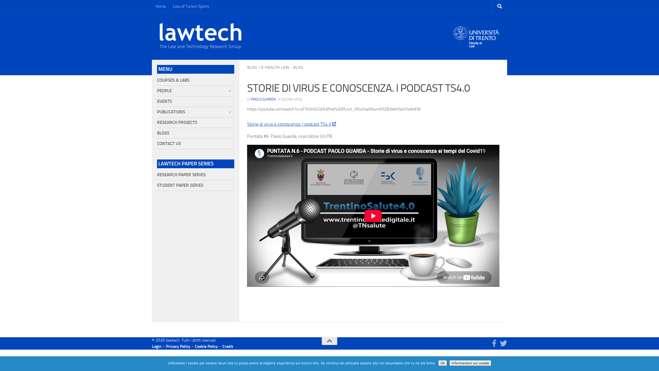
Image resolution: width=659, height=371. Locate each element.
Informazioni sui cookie (470, 363)
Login (156, 346)
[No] (652, 363)
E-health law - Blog (282, 67)
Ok (442, 363)
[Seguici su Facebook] (494, 343)
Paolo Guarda (263, 99)
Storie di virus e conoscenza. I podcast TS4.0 (289, 124)
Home (160, 6)
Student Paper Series (180, 185)
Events (164, 101)
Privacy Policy (178, 346)
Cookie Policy (206, 346)
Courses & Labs (173, 80)
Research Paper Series (181, 174)
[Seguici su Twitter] (503, 343)
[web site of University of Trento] (476, 33)
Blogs (163, 133)
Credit (227, 346)
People (164, 90)
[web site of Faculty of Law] (476, 44)
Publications (171, 111)
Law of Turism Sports (191, 6)
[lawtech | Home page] (200, 36)
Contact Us (169, 143)
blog (252, 67)
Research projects (177, 122)
